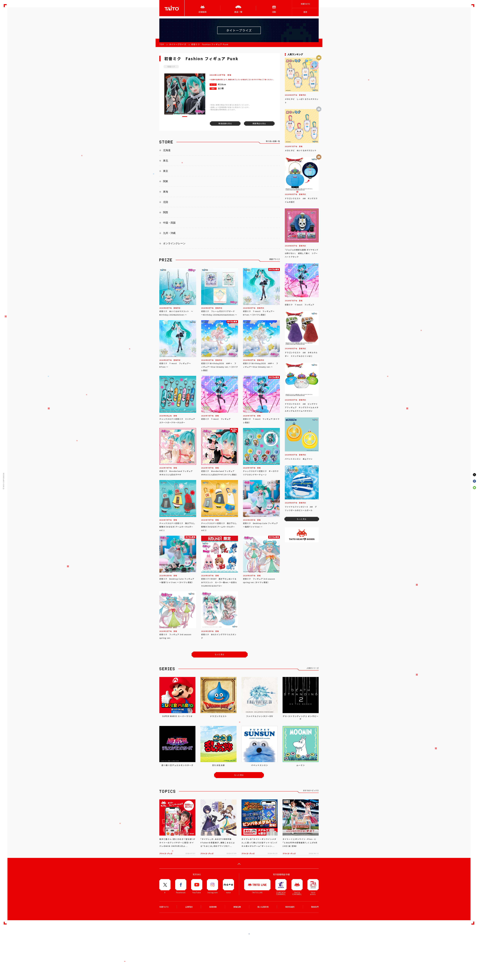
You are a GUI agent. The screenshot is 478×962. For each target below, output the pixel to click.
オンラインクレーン (174, 243)
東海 (165, 191)
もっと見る (219, 654)
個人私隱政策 (263, 907)
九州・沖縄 (169, 233)
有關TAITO (305, 3)
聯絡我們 (315, 907)
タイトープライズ (177, 44)
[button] (184, 116)
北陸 (165, 202)
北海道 (167, 150)
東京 (165, 171)
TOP (161, 44)
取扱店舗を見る (225, 123)
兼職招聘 (237, 907)
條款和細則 (290, 907)
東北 (165, 160)
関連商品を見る (259, 123)
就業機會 (213, 907)
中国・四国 (169, 222)
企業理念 (189, 907)
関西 (165, 212)
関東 (165, 181)
